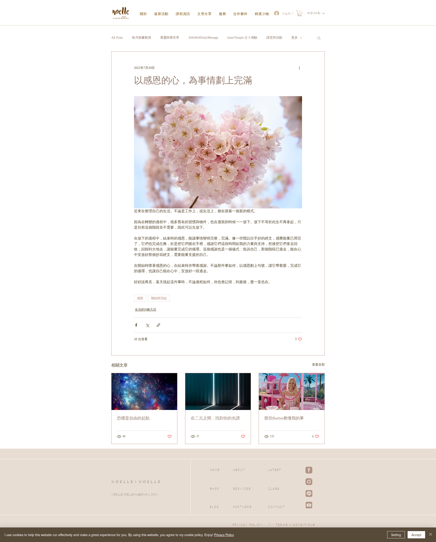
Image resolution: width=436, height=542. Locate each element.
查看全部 (318, 364)
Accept (416, 534)
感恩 (140, 298)
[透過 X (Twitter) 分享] (147, 325)
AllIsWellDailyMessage (203, 37)
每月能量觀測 (141, 37)
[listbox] (315, 13)
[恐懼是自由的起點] (144, 391)
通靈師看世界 (169, 37)
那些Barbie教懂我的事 (284, 418)
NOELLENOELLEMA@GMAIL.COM (134, 494)
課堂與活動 (274, 37)
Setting (396, 534)
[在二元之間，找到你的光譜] (218, 391)
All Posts (117, 37)
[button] (299, 13)
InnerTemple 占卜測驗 (242, 37)
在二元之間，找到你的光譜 (215, 418)
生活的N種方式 (145, 309)
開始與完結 (159, 298)
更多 (294, 37)
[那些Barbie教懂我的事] (292, 391)
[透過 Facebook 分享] (136, 325)
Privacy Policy (224, 534)
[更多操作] (299, 68)
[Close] (430, 534)
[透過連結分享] (158, 325)
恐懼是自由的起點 (133, 418)
